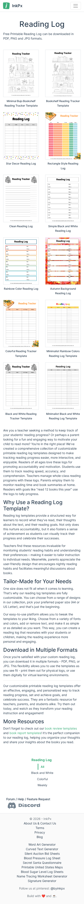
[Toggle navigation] (75, 6)
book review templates (61, 728)
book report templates (25, 733)
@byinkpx (58, 888)
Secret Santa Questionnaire (42, 862)
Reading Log (41, 760)
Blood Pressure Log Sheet (42, 858)
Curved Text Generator (42, 849)
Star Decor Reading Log (21, 163)
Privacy (39, 832)
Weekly (42, 785)
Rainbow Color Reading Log (21, 288)
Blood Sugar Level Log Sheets (42, 872)
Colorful (42, 779)
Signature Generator (42, 881)
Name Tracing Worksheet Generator (42, 876)
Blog (40, 837)
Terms (40, 828)
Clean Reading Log (21, 226)
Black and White (42, 773)
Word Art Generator (42, 844)
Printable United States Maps (42, 867)
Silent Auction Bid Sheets (42, 853)
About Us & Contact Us (40, 823)
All (42, 766)
